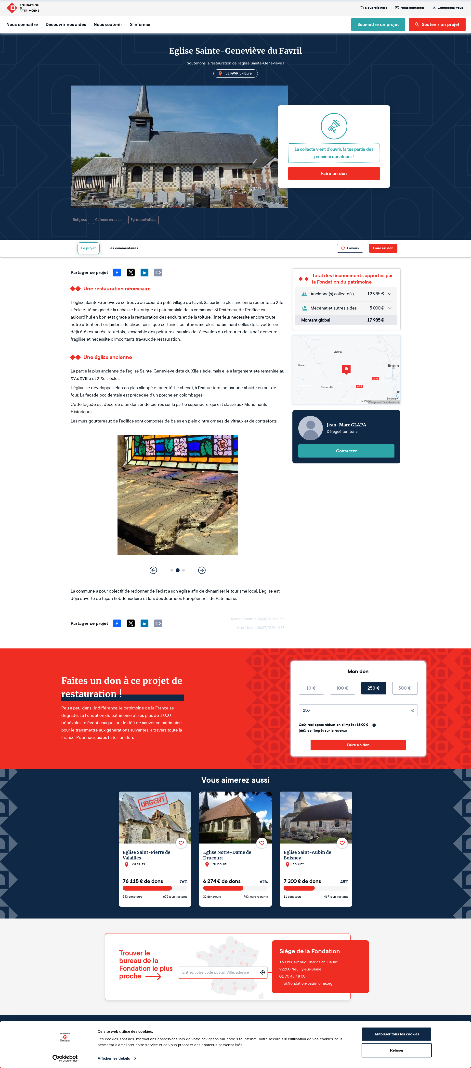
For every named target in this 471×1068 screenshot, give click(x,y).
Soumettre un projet (378, 24)
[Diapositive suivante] (202, 570)
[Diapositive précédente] (153, 570)
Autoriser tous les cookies (396, 1034)
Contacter (346, 451)
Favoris (353, 248)
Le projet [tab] (88, 248)
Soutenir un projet (440, 24)
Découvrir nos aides (66, 24)
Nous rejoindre (376, 8)
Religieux (80, 220)
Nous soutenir (108, 24)
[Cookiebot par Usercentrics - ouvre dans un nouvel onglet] (65, 1058)
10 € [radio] (311, 688)
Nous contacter (412, 8)
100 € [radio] (342, 688)
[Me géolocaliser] (262, 972)
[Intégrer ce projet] (158, 272)
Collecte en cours (108, 220)
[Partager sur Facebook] (117, 272)
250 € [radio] (373, 688)
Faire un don (334, 173)
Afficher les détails (114, 1058)
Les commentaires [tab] (123, 248)
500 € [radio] (404, 688)
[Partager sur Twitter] (131, 272)
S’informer (140, 24)
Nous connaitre (22, 24)
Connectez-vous (450, 8)
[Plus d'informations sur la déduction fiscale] (374, 725)
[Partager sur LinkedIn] (144, 272)
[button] (171, 570)
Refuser (397, 1050)
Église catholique (144, 220)
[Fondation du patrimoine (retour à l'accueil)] (22, 8)
